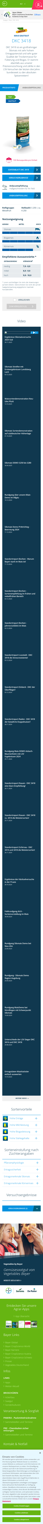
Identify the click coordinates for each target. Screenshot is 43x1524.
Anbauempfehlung (31, 87)
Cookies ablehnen (21, 1513)
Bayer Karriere (12, 1349)
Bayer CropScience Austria (18, 1353)
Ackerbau (10, 1397)
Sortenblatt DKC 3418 (18, 169)
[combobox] (21, 1208)
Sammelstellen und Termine (19, 1422)
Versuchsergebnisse (18, 177)
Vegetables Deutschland (17, 1365)
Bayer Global (11, 1342)
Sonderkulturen (13, 1404)
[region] (21, 1487)
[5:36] (21, 332)
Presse (8, 1361)
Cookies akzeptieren (21, 1519)
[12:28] (21, 525)
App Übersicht (22, 1316)
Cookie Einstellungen (21, 1506)
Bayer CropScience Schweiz (18, 1357)
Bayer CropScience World (17, 1346)
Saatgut (9, 1401)
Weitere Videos (21, 1098)
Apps (7, 1382)
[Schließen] (2, 14)
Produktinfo (8, 87)
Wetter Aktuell (12, 1386)
